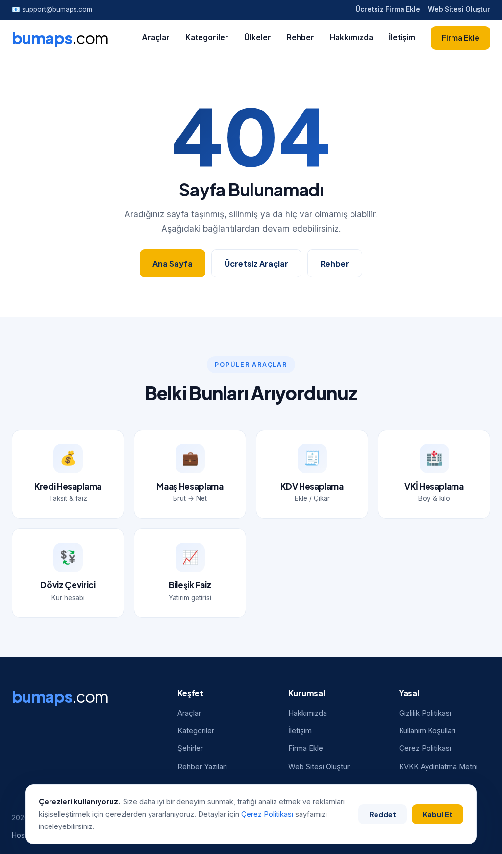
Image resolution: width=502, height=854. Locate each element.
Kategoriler (206, 37)
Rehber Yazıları (202, 766)
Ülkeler (257, 37)
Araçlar (156, 37)
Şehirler (190, 748)
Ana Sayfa (172, 263)
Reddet (382, 814)
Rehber (300, 37)
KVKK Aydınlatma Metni (438, 766)
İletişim (402, 37)
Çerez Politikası (425, 748)
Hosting (24, 835)
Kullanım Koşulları (427, 730)
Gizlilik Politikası (425, 713)
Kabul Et (437, 814)
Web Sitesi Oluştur (459, 9)
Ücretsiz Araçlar (256, 263)
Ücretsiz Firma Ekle (387, 9)
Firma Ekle (460, 37)
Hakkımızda (351, 37)
